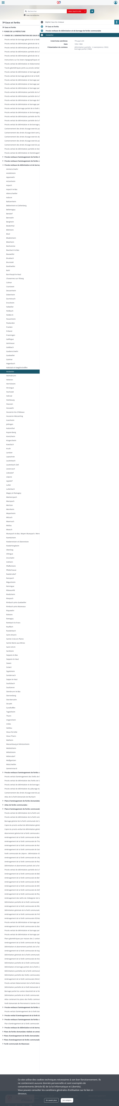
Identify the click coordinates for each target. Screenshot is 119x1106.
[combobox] (77, 11)
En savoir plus (51, 1100)
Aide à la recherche (32, 15)
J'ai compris (67, 1100)
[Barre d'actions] (116, 22)
